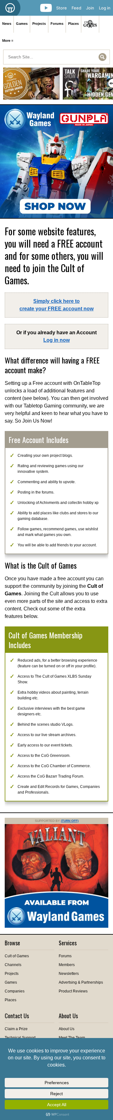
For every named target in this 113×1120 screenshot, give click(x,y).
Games (22, 23)
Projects (39, 23)
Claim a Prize (16, 1029)
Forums (57, 23)
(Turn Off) (69, 820)
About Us (66, 1029)
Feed (76, 7)
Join (90, 7)
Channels (13, 965)
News (6, 23)
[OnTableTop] (10, 8)
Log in (104, 7)
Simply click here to (56, 304)
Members (67, 965)
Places (73, 23)
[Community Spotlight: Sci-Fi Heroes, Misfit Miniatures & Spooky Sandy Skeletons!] (31, 86)
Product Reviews (73, 991)
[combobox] (56, 57)
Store (61, 7)
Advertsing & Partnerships (81, 982)
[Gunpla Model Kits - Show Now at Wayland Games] (56, 161)
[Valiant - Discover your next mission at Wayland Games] (56, 926)
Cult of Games (17, 956)
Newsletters (69, 973)
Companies (14, 991)
